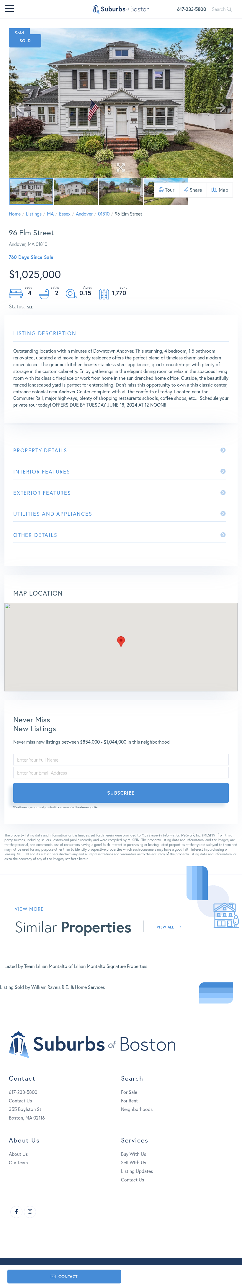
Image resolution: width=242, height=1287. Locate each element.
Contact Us (20, 1100)
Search (219, 9)
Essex (65, 214)
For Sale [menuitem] (129, 1092)
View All (166, 927)
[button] (121, 642)
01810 (103, 214)
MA (50, 214)
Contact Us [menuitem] (132, 1179)
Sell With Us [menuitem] (133, 1162)
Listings (34, 214)
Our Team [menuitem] (18, 1162)
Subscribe (121, 793)
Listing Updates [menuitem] (137, 1171)
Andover (84, 214)
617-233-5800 (191, 9)
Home (15, 214)
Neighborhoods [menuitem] (137, 1109)
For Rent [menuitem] (129, 1100)
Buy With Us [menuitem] (133, 1154)
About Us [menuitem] (18, 1154)
